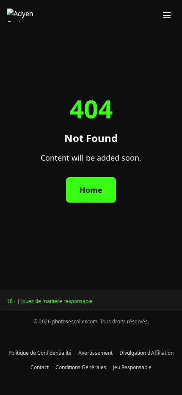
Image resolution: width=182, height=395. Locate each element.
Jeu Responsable (132, 367)
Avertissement (95, 352)
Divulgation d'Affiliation (146, 352)
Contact (39, 367)
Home (91, 190)
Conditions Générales (80, 367)
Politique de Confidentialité (40, 352)
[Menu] (166, 15)
